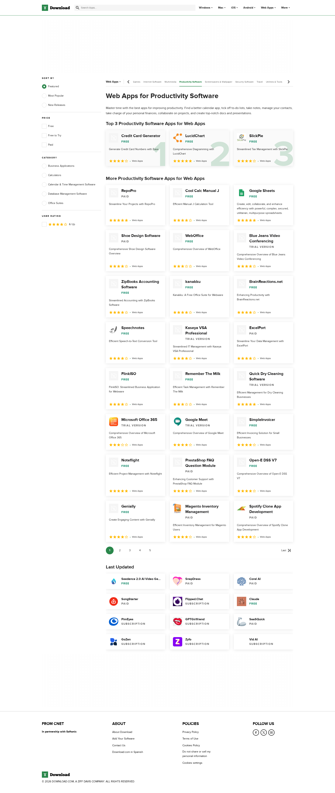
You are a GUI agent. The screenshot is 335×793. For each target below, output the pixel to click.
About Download (122, 732)
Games (136, 81)
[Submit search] (77, 8)
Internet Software (152, 81)
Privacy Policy (190, 732)
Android (248, 7)
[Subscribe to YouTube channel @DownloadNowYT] (271, 732)
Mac (220, 7)
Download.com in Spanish (127, 752)
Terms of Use (190, 738)
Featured (53, 86)
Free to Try (54, 135)
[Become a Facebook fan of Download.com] (256, 732)
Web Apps (267, 7)
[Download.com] (56, 8)
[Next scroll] (288, 81)
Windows (204, 7)
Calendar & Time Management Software (71, 184)
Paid (50, 144)
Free (51, 126)
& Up (72, 224)
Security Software (244, 81)
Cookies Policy (191, 745)
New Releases (56, 105)
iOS (233, 7)
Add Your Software (123, 738)
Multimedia (170, 81)
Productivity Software (190, 81)
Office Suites (55, 203)
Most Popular (56, 95)
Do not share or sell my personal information (196, 754)
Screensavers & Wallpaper (218, 81)
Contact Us (118, 745)
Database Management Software (67, 193)
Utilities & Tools (274, 81)
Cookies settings (192, 762)
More (284, 7)
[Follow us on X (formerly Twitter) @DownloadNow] (264, 732)
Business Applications (61, 166)
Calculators (54, 175)
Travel (260, 81)
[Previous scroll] (128, 81)
